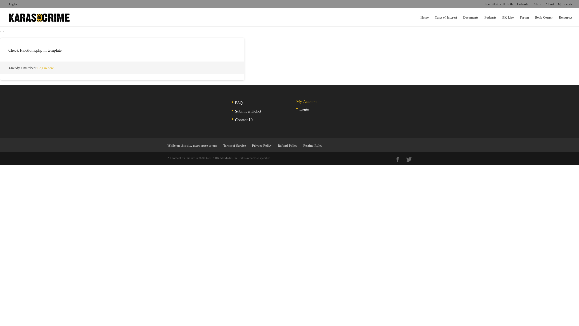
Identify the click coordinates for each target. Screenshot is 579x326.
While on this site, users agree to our (192, 145)
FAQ (239, 102)
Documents (470, 18)
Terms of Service (234, 145)
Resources (565, 18)
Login (304, 109)
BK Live (508, 18)
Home (424, 18)
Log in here (45, 67)
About (550, 4)
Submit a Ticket (248, 111)
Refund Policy (287, 145)
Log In (13, 4)
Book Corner (544, 18)
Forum (524, 18)
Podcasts (490, 18)
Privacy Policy (262, 145)
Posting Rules (312, 145)
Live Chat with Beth (499, 4)
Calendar (523, 4)
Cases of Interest (446, 18)
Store (537, 4)
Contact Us (244, 119)
